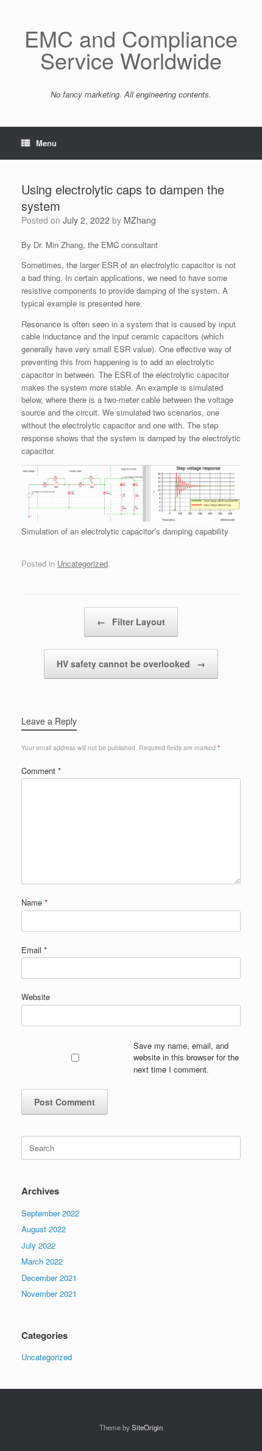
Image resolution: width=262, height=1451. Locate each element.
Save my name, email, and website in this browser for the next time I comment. (186, 1057)
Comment (41, 770)
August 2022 (43, 1229)
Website (35, 996)
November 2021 (49, 1293)
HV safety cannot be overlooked (131, 664)
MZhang (140, 220)
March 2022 (42, 1261)
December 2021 (49, 1277)
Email (34, 950)
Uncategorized (82, 563)
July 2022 (38, 1245)
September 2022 (50, 1213)
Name (34, 902)
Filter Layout (131, 622)
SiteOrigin (147, 1427)
